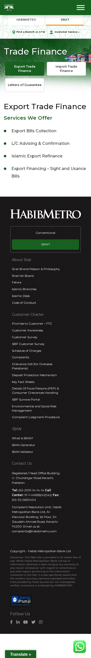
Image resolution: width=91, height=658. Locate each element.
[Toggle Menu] (81, 7)
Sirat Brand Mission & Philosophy (36, 269)
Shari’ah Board (23, 276)
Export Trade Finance (24, 69)
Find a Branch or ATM (30, 31)
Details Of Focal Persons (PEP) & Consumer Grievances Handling (35, 390)
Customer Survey (24, 337)
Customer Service (66, 31)
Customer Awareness (27, 330)
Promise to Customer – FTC (32, 323)
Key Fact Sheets (23, 382)
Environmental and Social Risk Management (34, 408)
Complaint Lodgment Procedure (36, 417)
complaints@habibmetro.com (34, 531)
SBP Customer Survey (28, 344)
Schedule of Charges (26, 351)
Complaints (20, 357)
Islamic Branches (24, 289)
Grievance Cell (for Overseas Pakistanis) (32, 366)
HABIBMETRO (26, 19)
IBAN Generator (23, 445)
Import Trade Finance (66, 69)
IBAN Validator (22, 452)
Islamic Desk (21, 296)
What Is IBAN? (22, 438)
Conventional (45, 233)
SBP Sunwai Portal (26, 399)
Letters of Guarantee (24, 85)
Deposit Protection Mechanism (34, 375)
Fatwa (16, 282)
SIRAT (65, 19)
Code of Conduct (24, 302)
